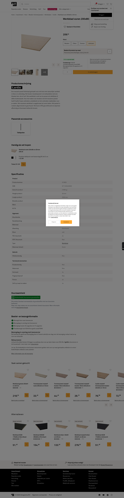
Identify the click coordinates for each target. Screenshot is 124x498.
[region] (62, 212)
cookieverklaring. (54, 217)
